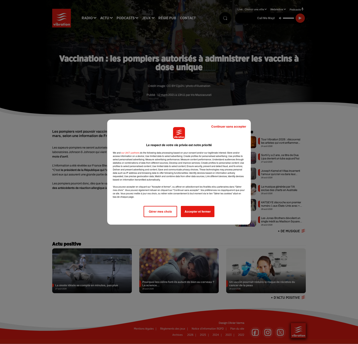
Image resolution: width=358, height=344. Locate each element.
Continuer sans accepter (228, 126)
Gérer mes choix (160, 211)
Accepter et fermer (198, 211)
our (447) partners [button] (130, 152)
